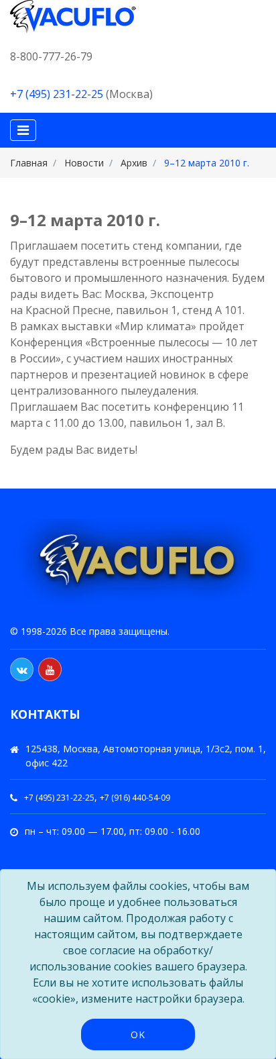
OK (138, 1034)
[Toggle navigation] (23, 130)
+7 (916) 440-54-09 (135, 797)
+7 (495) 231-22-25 (56, 94)
